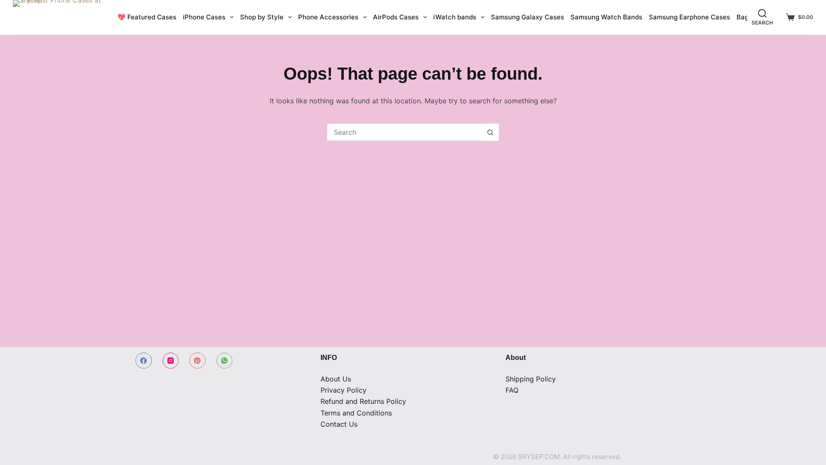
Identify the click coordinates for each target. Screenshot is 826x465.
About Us (336, 379)
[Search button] (490, 132)
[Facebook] (144, 361)
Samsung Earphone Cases (689, 17)
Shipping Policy (530, 379)
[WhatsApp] (224, 361)
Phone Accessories (328, 17)
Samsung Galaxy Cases (527, 17)
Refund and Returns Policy (363, 401)
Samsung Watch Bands (606, 17)
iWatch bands (454, 17)
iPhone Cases (204, 17)
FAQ (511, 390)
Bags (744, 17)
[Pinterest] (197, 361)
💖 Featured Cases (146, 17)
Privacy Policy (344, 390)
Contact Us (339, 424)
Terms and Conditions (356, 413)
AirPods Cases (396, 17)
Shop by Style (262, 17)
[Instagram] (171, 361)
